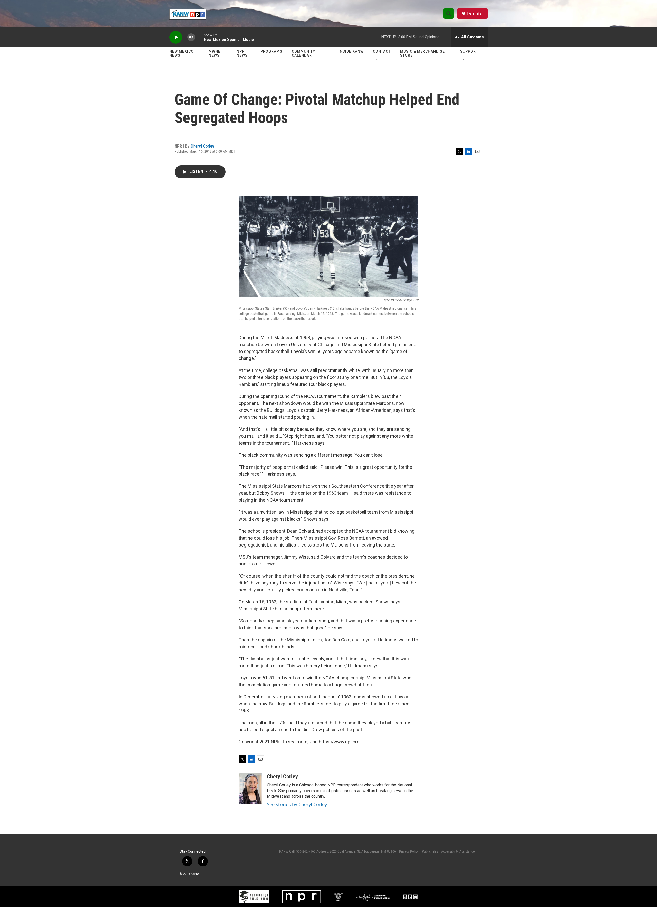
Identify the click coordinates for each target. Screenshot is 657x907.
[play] (176, 37)
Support (469, 51)
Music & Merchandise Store (422, 53)
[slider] (199, 37)
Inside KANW (351, 51)
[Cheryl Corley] (250, 788)
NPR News (242, 53)
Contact (382, 51)
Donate (474, 13)
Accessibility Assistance (458, 851)
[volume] (191, 37)
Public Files (430, 851)
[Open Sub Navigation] (264, 59)
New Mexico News (181, 53)
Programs (271, 51)
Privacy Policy (409, 851)
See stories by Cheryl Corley (297, 804)
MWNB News (215, 53)
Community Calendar (303, 53)
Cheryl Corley (202, 146)
